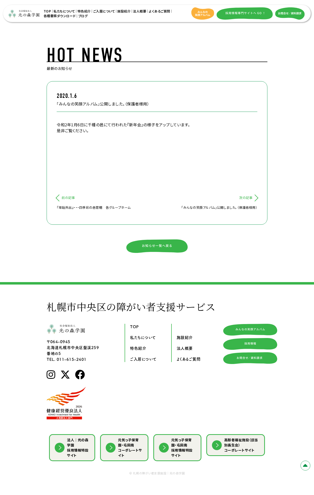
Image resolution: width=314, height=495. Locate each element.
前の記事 (68, 197)
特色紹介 (84, 11)
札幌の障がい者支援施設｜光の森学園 (159, 473)
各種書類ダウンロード (60, 15)
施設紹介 (124, 11)
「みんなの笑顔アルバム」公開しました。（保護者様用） (219, 207)
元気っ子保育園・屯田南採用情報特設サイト (182, 447)
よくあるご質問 (159, 11)
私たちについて (64, 11)
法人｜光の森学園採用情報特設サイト (77, 447)
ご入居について (104, 11)
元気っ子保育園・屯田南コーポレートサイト (130, 447)
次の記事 (245, 197)
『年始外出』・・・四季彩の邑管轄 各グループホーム (94, 207)
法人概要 (139, 11)
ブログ (83, 15)
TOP (47, 11)
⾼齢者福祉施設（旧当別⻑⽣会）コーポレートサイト (241, 445)
